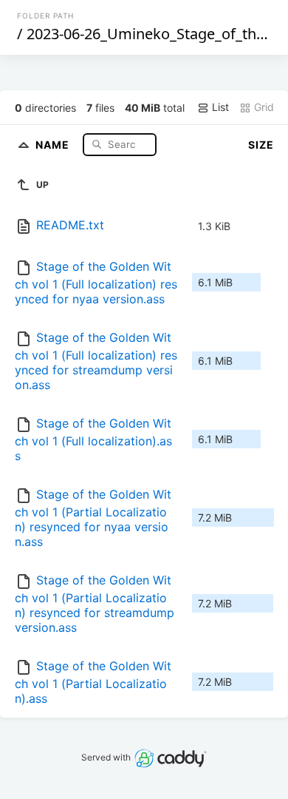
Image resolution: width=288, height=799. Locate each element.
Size (261, 144)
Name (53, 144)
